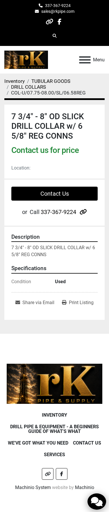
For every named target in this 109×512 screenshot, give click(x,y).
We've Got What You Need (38, 443)
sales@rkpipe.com (57, 11)
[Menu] (85, 59)
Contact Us (54, 193)
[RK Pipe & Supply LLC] (54, 383)
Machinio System (33, 487)
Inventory (54, 415)
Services (54, 454)
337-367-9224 (58, 5)
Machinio (84, 487)
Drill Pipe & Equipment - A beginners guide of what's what (54, 429)
